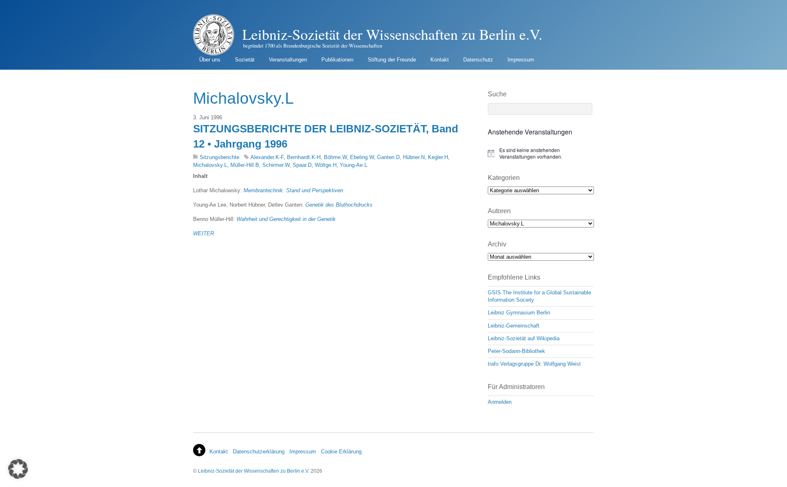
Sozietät (245, 60)
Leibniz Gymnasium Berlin (519, 312)
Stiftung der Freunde (392, 60)
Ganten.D (388, 157)
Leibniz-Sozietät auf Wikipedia (524, 338)
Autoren (499, 210)
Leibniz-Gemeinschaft (513, 326)
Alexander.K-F (267, 157)
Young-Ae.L (353, 165)
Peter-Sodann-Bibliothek (516, 351)
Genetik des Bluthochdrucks (339, 205)
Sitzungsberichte (219, 157)
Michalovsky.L (210, 165)
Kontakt (439, 60)
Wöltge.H (326, 165)
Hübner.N (414, 157)
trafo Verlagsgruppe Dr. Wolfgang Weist (534, 364)
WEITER (203, 233)
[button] (18, 469)
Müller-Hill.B (244, 165)
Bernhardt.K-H (304, 157)
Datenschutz (478, 60)
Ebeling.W (362, 157)
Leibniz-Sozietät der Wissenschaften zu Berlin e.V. (253, 470)
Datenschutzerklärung (258, 451)
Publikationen (337, 60)
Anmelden (500, 402)
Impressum (520, 60)
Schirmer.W (275, 165)
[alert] (541, 153)
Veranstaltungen (288, 60)
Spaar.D (302, 165)
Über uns (210, 60)
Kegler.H (438, 157)
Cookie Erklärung (341, 451)
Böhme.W (335, 157)
